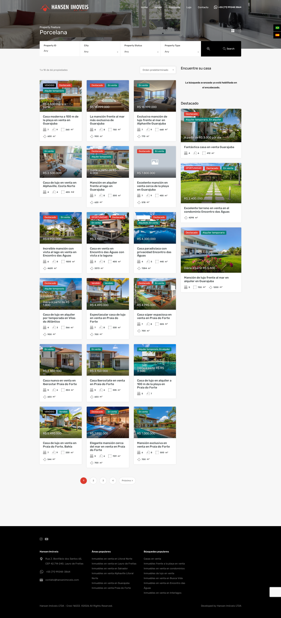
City (86, 45)
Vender (158, 7)
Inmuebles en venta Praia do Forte (111, 588)
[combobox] (100, 52)
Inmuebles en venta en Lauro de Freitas (114, 563)
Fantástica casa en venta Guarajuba (209, 147)
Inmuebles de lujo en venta (159, 573)
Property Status (133, 45)
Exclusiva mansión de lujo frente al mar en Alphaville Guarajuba (152, 120)
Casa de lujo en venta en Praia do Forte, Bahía (59, 444)
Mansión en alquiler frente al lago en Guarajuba (103, 186)
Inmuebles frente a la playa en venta (164, 563)
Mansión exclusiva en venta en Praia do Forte (153, 444)
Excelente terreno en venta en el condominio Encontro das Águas (207, 209)
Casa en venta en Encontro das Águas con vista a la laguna (107, 252)
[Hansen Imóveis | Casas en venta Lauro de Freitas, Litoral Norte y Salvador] (64, 9)
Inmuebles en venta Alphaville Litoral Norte (113, 576)
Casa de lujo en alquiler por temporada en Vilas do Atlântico (59, 318)
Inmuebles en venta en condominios (164, 568)
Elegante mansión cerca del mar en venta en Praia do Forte (107, 446)
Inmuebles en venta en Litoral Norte (112, 558)
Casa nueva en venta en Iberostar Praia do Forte (60, 382)
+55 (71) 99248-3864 (58, 571)
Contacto (203, 7)
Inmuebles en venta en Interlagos (162, 592)
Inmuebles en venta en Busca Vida (163, 578)
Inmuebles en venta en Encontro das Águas (164, 585)
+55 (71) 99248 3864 (229, 7)
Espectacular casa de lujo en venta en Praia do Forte (108, 318)
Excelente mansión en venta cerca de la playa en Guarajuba (153, 186)
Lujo (189, 7)
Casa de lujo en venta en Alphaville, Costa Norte (59, 184)
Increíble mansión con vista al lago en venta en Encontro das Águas (59, 252)
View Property (211, 195)
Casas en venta (152, 558)
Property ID (50, 45)
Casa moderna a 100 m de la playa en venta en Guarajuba (60, 120)
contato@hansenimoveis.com (62, 579)
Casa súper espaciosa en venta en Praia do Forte (154, 316)
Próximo (126, 480)
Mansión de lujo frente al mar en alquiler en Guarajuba (206, 279)
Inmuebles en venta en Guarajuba (110, 583)
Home (144, 7)
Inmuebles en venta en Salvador (110, 568)
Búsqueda (174, 7)
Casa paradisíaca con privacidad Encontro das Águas (154, 252)
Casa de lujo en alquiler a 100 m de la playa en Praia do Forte (154, 384)
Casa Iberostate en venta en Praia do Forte (107, 382)
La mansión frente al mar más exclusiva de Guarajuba (107, 120)
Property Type (172, 45)
